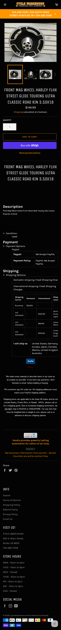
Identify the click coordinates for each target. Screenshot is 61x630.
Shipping (18, 112)
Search (7, 495)
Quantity (7, 120)
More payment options (29, 152)
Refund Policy (10, 509)
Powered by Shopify (39, 615)
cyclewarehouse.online (20, 615)
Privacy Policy (10, 514)
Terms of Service (12, 500)
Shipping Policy (11, 504)
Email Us (7, 519)
